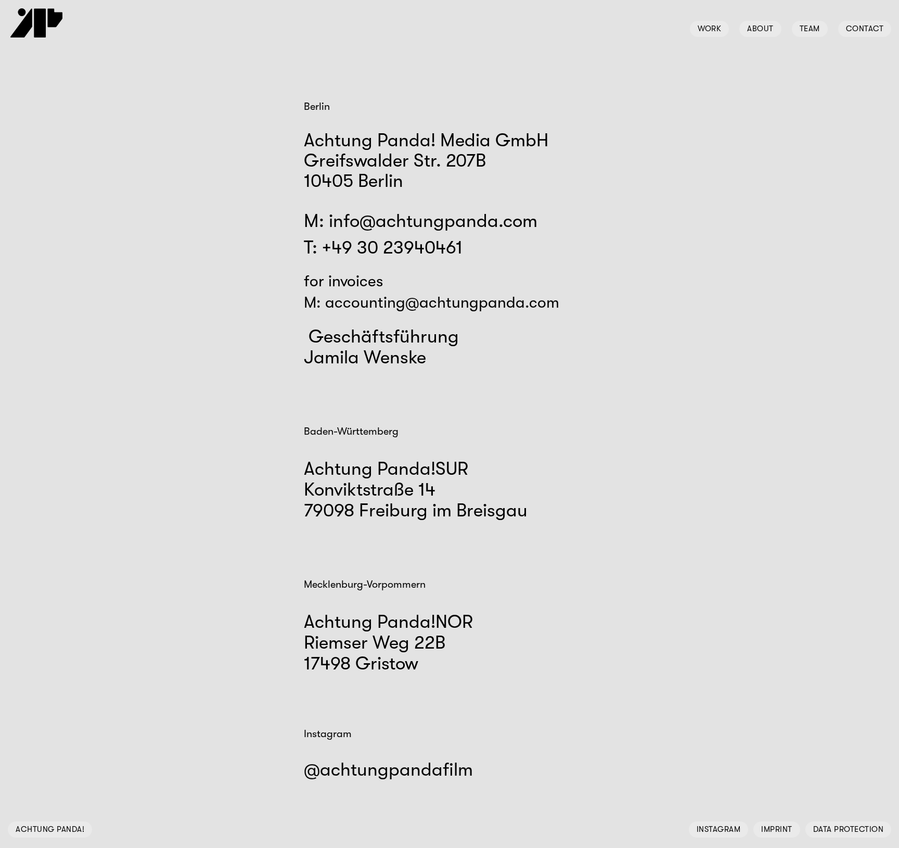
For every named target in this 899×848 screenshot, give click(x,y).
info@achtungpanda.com (433, 221)
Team (810, 28)
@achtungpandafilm (388, 769)
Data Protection (848, 829)
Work (709, 28)
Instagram (719, 829)
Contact (865, 28)
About (760, 28)
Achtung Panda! (50, 829)
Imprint (776, 829)
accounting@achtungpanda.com (442, 302)
